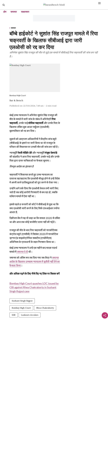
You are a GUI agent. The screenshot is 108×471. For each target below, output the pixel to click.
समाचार (14, 11)
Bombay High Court (21, 307)
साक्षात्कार (25, 11)
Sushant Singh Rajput (22, 300)
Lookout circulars (29, 315)
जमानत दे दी (22, 251)
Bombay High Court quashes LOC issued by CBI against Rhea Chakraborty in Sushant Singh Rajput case (34, 287)
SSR (13, 315)
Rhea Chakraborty (45, 307)
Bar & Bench (16, 100)
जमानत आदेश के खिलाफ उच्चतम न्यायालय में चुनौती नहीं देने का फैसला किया (34, 261)
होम (4, 11)
